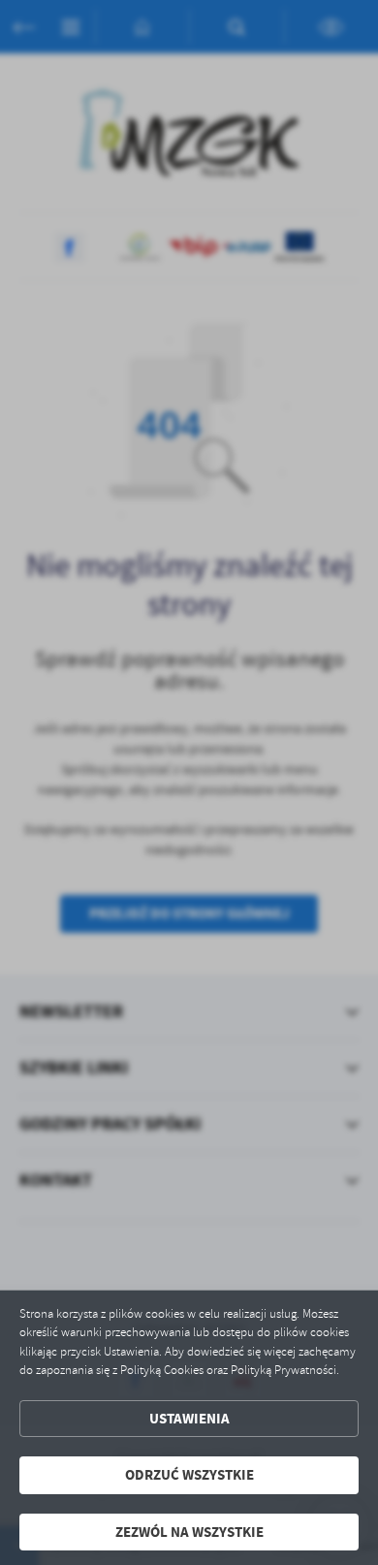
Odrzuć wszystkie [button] (189, 1475)
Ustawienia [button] (189, 1418)
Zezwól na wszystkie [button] (189, 1532)
